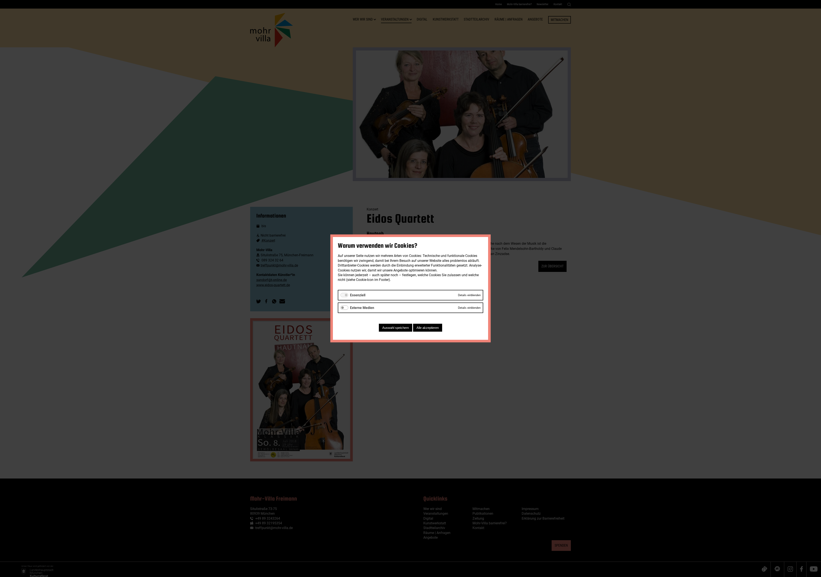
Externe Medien (362, 308)
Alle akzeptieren (427, 328)
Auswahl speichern (395, 328)
